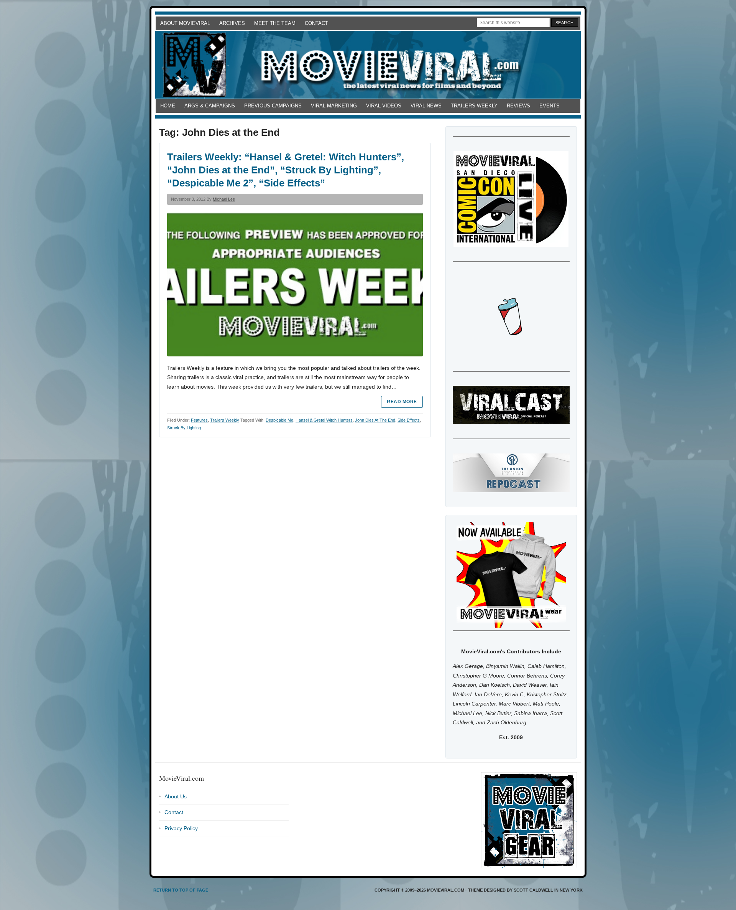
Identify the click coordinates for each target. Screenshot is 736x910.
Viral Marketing (334, 106)
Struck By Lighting (184, 427)
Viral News (426, 106)
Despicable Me (279, 420)
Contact (316, 23)
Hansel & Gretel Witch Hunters (324, 420)
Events (549, 106)
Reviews (518, 106)
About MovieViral (185, 23)
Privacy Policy (181, 828)
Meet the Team (275, 23)
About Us (175, 796)
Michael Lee (224, 199)
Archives (232, 23)
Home (167, 106)
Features (199, 420)
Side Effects (409, 420)
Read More (402, 401)
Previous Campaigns (273, 106)
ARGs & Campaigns (209, 106)
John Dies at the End (375, 420)
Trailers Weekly (474, 106)
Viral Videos (383, 106)
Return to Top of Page (180, 890)
